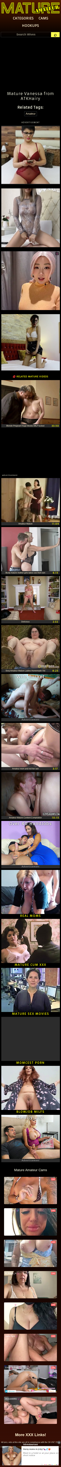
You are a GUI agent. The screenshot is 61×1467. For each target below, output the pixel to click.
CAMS (43, 18)
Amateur (30, 113)
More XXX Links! (30, 1435)
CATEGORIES (23, 18)
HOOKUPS (30, 26)
